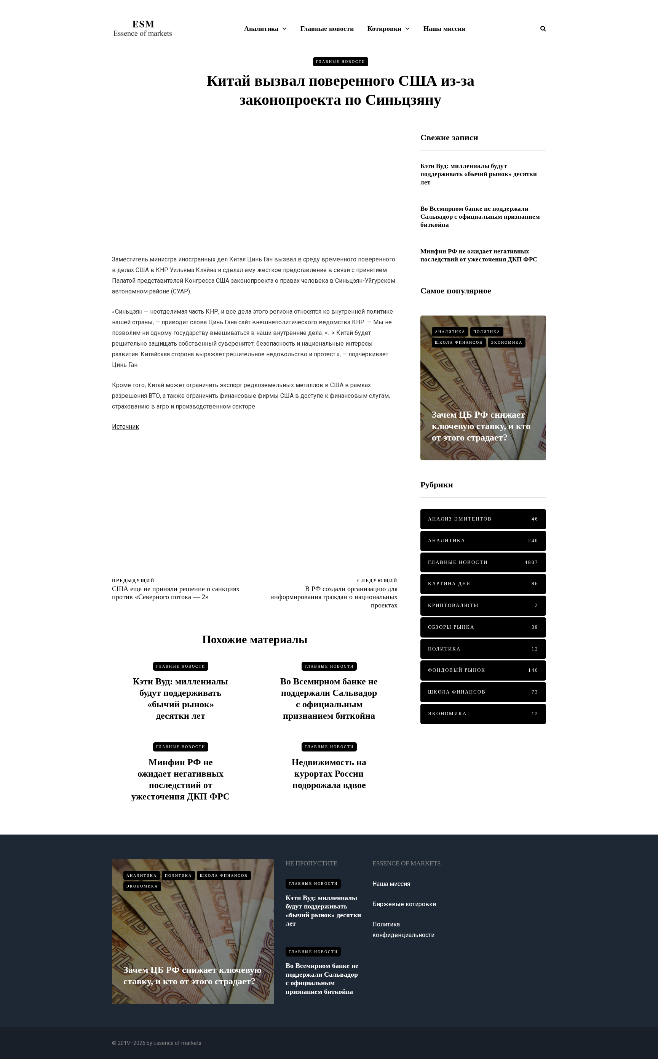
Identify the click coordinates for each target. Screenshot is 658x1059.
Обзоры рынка (483, 627)
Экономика (506, 342)
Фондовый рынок (483, 670)
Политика (486, 332)
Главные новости (327, 28)
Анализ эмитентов (483, 519)
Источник (125, 426)
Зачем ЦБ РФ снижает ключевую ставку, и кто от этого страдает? (481, 426)
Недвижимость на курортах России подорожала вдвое (329, 773)
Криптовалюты (483, 605)
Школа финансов (459, 342)
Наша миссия (444, 28)
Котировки (384, 28)
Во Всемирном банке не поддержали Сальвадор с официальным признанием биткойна (480, 217)
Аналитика (261, 28)
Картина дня (483, 583)
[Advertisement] (255, 185)
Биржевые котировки (404, 904)
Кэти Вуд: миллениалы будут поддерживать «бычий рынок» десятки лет (478, 174)
